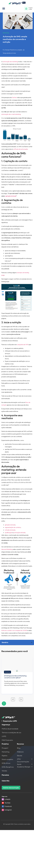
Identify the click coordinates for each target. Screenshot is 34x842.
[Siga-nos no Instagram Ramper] (3, 810)
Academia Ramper (23, 767)
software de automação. (20, 149)
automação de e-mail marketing (11, 114)
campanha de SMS (22, 344)
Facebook (8, 806)
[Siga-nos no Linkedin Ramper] (3, 799)
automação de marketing (10, 61)
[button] (4, 8)
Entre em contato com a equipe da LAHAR (14, 630)
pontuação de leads (19, 532)
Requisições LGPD (10, 721)
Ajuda (19, 764)
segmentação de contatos (13, 527)
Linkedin (7, 799)
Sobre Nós (5, 781)
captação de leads (10, 196)
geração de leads (10, 525)
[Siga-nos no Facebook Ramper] (3, 806)
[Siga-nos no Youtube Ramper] (3, 803)
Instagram (8, 810)
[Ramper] (17, 3)
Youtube (7, 803)
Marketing (7, 672)
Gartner (14, 97)
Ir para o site (30, 8)
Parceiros (5, 775)
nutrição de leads (10, 530)
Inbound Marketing (7, 549)
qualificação (8, 532)
